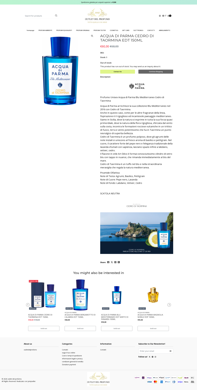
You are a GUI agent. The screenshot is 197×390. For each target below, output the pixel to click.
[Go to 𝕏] (149, 357)
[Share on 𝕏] (112, 262)
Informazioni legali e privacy (72, 359)
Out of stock (105, 63)
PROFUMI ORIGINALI (82, 30)
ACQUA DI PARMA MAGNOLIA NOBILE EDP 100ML (150, 316)
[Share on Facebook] (108, 262)
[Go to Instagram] (155, 357)
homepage (30, 30)
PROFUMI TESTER (100, 30)
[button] (164, 15)
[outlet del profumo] (98, 15)
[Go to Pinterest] (152, 357)
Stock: (103, 57)
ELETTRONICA (138, 30)
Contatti (65, 350)
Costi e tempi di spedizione (72, 356)
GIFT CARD (125, 30)
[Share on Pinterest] (115, 262)
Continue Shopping (156, 72)
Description (105, 77)
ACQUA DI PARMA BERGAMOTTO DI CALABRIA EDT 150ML (80, 316)
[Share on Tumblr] (119, 262)
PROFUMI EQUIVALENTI (64, 30)
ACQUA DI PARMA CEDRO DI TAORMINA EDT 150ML (40, 316)
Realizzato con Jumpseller (26, 381)
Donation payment (69, 364)
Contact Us (118, 72)
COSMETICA (114, 30)
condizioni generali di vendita (72, 361)
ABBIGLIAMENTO (164, 30)
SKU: (102, 53)
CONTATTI (151, 30)
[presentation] (28, 305)
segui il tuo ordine (68, 353)
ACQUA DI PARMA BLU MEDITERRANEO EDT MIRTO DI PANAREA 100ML (114, 317)
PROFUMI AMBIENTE (45, 30)
